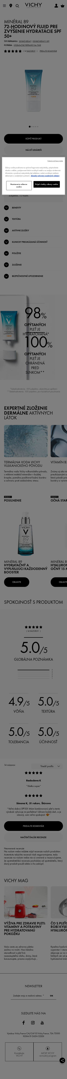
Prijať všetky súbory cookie (46, 184)
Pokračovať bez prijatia (55, 161)
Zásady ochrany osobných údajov (45, 176)
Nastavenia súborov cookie (18, 185)
